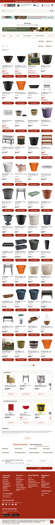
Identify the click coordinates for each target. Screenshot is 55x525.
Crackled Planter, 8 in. (20, 148)
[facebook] (3, 504)
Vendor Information (32, 484)
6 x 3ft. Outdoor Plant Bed (32, 66)
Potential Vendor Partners (34, 482)
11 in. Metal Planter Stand (7, 277)
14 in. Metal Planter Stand (20, 202)
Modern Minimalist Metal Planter (46, 121)
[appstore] (5, 515)
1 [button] (23, 365)
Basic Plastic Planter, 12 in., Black (20, 227)
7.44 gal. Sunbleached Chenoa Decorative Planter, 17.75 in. (34, 277)
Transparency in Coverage (40, 521)
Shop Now (36, 1)
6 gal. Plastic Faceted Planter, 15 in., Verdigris (46, 66)
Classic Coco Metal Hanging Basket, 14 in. (47, 327)
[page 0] (21, 365)
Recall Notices (6, 490)
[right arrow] (52, 36)
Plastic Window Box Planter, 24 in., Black (33, 93)
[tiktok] (16, 504)
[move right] (50, 384)
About (42, 479)
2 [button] (25, 365)
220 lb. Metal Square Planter (46, 227)
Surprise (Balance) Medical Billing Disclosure (25, 521)
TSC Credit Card (45, 493)
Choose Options (26, 394)
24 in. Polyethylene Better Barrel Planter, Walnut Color (33, 352)
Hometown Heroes (45, 483)
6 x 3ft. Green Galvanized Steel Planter (34, 202)
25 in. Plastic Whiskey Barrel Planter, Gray (21, 66)
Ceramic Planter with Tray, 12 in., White (33, 227)
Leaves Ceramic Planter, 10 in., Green (20, 352)
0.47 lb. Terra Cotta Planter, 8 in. (33, 174)
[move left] (5, 384)
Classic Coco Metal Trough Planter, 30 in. (8, 302)
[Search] (3, 11)
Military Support (19, 484)
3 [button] (27, 365)
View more (27, 438)
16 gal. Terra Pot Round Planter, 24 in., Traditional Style (7, 202)
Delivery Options (6, 483)
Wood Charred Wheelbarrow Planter (32, 327)
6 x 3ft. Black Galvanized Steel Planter (7, 252)
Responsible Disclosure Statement (9, 521)
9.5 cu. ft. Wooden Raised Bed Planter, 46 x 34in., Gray (47, 302)
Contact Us (5, 488)
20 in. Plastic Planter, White (7, 174)
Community (18, 482)
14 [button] (31, 365)
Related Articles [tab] (36, 444)
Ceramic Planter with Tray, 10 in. (46, 277)
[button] (39, 1)
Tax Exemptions (6, 484)
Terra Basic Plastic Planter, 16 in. (46, 202)
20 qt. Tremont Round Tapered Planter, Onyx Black (46, 252)
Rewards (43, 481)
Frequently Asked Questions (6, 487)
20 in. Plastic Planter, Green (33, 252)
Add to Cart (10, 394)
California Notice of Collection (27, 522)
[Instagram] (9, 504)
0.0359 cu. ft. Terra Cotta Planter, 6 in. (21, 93)
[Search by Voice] (50, 11)
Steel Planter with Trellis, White (46, 93)
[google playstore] (15, 515)
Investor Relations (20, 479)
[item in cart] (52, 5)
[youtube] (12, 504)
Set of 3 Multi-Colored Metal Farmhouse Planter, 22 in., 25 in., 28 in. (7, 352)
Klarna (42, 495)
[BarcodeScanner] (52, 11)
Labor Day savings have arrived (23, 1)
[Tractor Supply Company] (9, 5)
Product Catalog (20, 485)
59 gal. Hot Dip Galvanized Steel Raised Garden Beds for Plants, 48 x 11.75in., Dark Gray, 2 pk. (20, 252)
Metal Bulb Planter (20, 327)
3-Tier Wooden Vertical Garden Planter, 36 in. (46, 148)
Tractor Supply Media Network (33, 486)
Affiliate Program (32, 481)
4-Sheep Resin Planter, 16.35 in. (7, 121)
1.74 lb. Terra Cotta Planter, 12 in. (46, 352)
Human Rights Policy (6, 522)
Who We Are (18, 477)
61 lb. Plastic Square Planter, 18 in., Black (8, 227)
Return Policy (6, 481)
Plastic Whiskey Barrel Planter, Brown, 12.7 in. (20, 121)
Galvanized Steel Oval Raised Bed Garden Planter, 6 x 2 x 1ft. (46, 174)
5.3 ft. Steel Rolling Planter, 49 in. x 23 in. (8, 327)
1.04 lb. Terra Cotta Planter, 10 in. (20, 277)
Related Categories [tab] (20, 444)
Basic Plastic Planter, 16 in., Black (7, 93)
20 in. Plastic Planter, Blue (20, 302)
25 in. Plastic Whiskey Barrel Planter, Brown (7, 66)
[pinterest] (6, 504)
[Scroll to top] (52, 522)
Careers (30, 477)
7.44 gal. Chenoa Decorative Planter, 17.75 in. (34, 148)
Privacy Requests (37, 522)
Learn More (4, 512)
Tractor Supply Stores (21, 487)
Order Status (5, 479)
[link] (18, 25)
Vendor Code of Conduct (16, 522)
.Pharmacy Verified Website (20, 490)
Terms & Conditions (45, 487)
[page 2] (34, 365)
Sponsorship (31, 479)
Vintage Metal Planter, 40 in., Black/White (8, 148)
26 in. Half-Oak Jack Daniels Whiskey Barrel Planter (34, 121)
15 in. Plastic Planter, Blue (33, 302)
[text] (36, 25)
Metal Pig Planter (21, 174)
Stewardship (19, 481)
